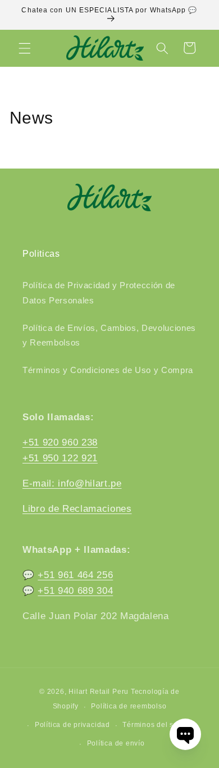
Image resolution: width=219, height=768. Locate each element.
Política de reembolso (128, 706)
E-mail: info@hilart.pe (72, 483)
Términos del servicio (159, 725)
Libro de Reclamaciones (77, 508)
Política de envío (116, 743)
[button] (24, 47)
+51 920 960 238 (60, 442)
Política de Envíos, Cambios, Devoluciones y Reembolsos (109, 335)
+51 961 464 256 (75, 575)
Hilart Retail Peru (99, 692)
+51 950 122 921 (60, 458)
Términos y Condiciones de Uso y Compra (107, 370)
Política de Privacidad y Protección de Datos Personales (98, 292)
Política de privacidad (72, 725)
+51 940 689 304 (75, 590)
